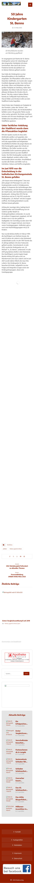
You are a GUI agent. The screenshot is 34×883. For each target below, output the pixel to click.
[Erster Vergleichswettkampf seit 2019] (10, 733)
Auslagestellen (18, 840)
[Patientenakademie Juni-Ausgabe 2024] (17, 694)
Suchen (26, 673)
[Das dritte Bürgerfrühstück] (10, 799)
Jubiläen (5, 549)
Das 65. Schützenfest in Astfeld (21, 790)
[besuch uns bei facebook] (17, 869)
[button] (30, 5)
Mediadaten (18, 845)
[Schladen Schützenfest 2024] (10, 771)
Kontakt (18, 832)
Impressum (18, 853)
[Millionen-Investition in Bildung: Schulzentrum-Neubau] (10, 809)
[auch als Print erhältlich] (11, 4)
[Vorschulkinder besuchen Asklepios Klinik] (10, 743)
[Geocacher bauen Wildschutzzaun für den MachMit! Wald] (10, 780)
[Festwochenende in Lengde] (10, 752)
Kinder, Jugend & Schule (16, 549)
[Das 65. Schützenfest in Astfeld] (10, 790)
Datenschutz (18, 858)
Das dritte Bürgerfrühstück (21, 799)
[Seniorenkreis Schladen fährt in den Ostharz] (10, 762)
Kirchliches (9, 545)
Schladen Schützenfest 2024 (21, 771)
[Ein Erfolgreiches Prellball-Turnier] (10, 724)
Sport (18, 623)
